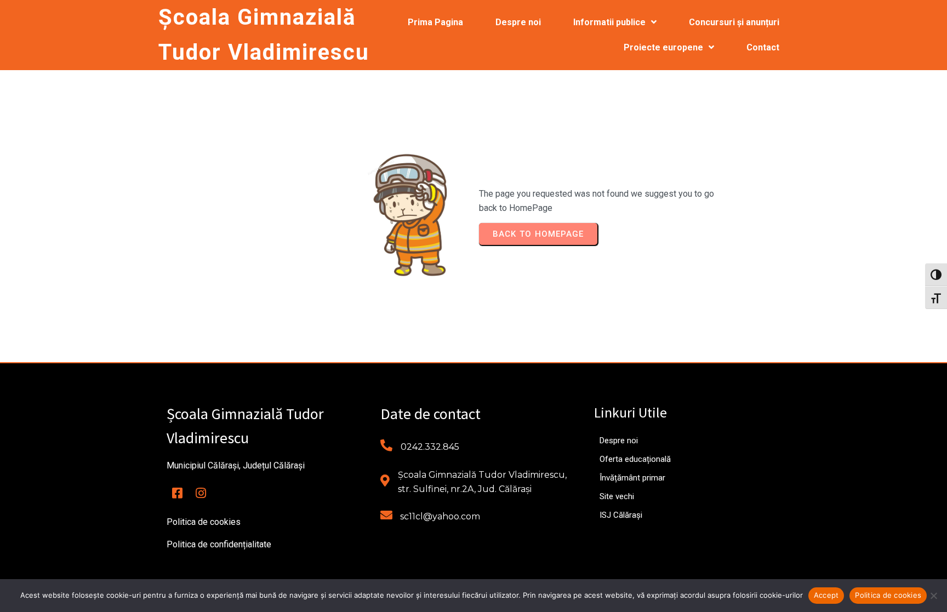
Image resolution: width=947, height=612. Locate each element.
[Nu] (933, 595)
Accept (826, 595)
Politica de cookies (888, 595)
